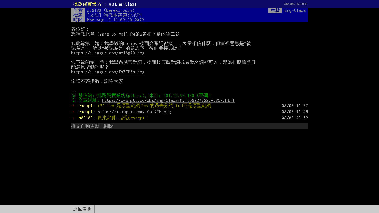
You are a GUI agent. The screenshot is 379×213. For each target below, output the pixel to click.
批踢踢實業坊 (87, 4)
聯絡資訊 (289, 4)
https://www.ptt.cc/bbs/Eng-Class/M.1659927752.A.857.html (168, 100)
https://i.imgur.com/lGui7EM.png (134, 111)
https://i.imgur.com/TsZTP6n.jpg (107, 71)
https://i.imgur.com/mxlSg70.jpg (107, 52)
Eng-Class (123, 4)
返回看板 (82, 209)
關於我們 (302, 4)
